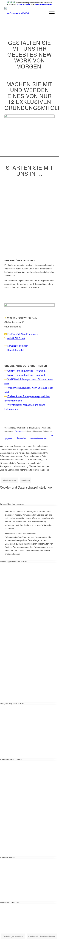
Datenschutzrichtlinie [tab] (9, 902)
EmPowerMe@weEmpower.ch (23, 334)
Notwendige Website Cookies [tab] (13, 561)
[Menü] (50, 13)
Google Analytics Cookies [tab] (12, 703)
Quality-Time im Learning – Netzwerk (26, 370)
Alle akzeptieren (9, 480)
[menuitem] (9, 438)
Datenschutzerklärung (10, 473)
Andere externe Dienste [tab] (11, 759)
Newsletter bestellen (43, 4)
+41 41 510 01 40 (16, 338)
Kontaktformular (23, 4)
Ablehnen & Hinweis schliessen (41, 936)
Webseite (18, 431)
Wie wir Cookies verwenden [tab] (12, 503)
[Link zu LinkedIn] (52, 434)
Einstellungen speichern (13, 936)
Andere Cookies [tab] (7, 857)
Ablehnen (25, 480)
